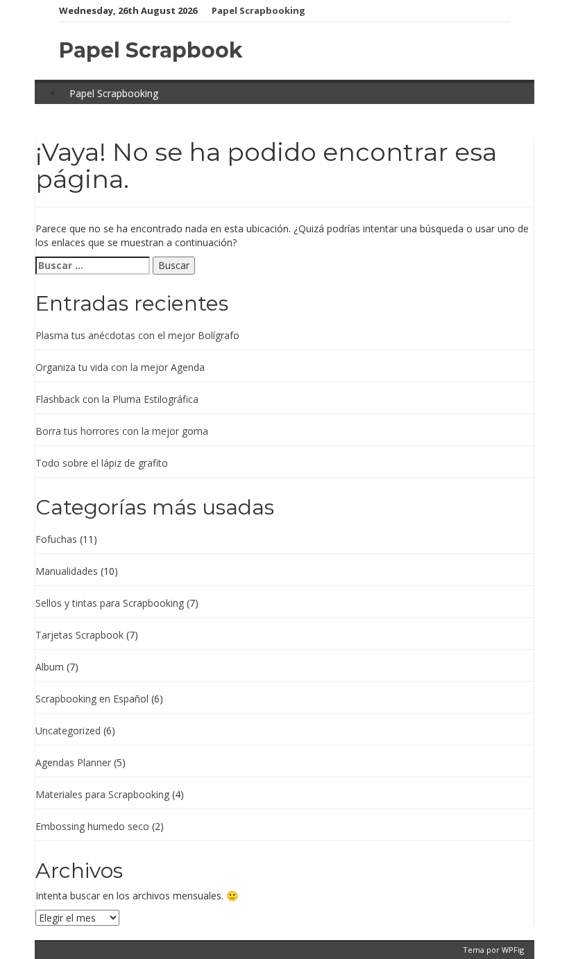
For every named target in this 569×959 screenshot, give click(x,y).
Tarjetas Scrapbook (79, 634)
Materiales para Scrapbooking (102, 794)
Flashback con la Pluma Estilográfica (116, 399)
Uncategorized (68, 730)
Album (49, 666)
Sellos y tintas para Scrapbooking (109, 603)
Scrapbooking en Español (91, 698)
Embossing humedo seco (92, 826)
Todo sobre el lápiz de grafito (101, 462)
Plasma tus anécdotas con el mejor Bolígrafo (137, 335)
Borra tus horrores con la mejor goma (121, 431)
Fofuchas (56, 539)
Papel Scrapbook (151, 50)
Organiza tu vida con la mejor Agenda (120, 367)
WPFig (513, 949)
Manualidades (66, 571)
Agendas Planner (73, 762)
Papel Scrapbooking (258, 10)
